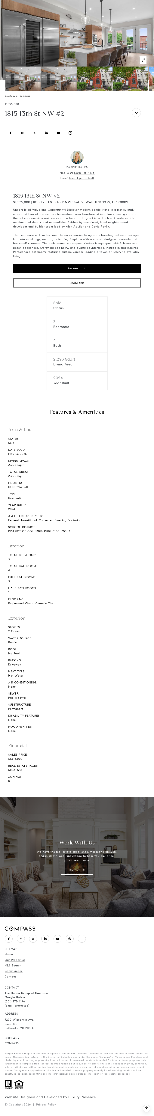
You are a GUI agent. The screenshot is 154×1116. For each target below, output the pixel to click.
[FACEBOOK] (11, 133)
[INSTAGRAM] (22, 133)
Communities (14, 971)
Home (9, 954)
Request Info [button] (77, 268)
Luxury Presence (82, 1097)
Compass (94, 1053)
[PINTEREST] (70, 939)
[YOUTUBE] (58, 133)
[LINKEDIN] (47, 133)
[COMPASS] (82, 939)
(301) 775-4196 (84, 172)
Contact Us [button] (77, 870)
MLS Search (13, 965)
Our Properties (15, 960)
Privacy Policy (46, 1104)
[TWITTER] (34, 133)
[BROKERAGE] (70, 133)
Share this (77, 283)
